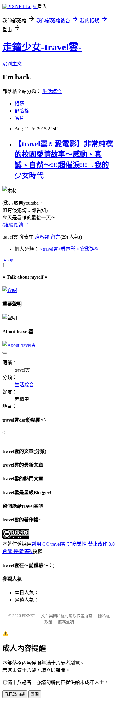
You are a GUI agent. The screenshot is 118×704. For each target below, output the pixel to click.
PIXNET (28, 615)
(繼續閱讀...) (15, 224)
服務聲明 (66, 622)
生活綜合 (52, 91)
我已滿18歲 (15, 694)
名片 (19, 118)
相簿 (19, 103)
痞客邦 (42, 237)
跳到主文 (12, 63)
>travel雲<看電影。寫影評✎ (69, 249)
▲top (7, 259)
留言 (55, 237)
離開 (35, 694)
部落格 (22, 110)
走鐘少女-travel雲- (42, 47)
